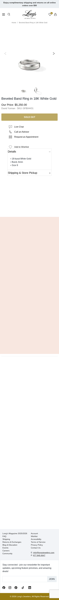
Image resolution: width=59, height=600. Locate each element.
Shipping (6, 539)
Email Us (29, 210)
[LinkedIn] (29, 587)
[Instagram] (10, 587)
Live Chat (19, 127)
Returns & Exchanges (11, 542)
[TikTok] (23, 587)
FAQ (4, 536)
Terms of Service (38, 542)
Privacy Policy (37, 545)
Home (14, 23)
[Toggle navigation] (3, 15)
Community (7, 553)
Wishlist (34, 536)
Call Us (9, 210)
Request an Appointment (26, 137)
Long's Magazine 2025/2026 (14, 533)
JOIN (52, 579)
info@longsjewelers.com (43, 552)
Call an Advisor (21, 132)
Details (12, 151)
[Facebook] (3, 587)
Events (5, 548)
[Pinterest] (16, 587)
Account (34, 533)
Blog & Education (9, 545)
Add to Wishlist (21, 147)
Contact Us (35, 548)
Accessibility (36, 539)
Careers (5, 551)
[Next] (53, 53)
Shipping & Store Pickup (22, 172)
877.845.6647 (39, 555)
